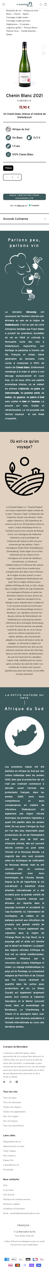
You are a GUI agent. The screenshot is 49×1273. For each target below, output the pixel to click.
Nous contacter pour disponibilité (24, 197)
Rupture (24, 187)
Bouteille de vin (13, 10)
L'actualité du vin (11, 1164)
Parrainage (8, 1169)
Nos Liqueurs (9, 1155)
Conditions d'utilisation (14, 1208)
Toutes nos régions (12, 1107)
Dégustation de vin (12, 1141)
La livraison (8, 1190)
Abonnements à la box (13, 1146)
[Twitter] (4, 1081)
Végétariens (12, 24)
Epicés (9, 34)
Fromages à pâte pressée (18, 20)
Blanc (8, 14)
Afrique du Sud (31, 10)
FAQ (5, 1185)
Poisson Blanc (30, 27)
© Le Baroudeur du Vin (24, 1232)
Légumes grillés (14, 27)
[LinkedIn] (17, 1081)
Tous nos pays (9, 1097)
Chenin (17, 14)
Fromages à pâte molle (17, 17)
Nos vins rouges (10, 1116)
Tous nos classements (13, 1125)
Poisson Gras (12, 31)
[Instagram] (10, 1081)
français (23, 1225)
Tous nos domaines (12, 1102)
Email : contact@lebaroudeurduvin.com (21, 1213)
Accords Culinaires (15, 218)
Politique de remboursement (16, 1199)
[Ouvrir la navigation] (3, 4)
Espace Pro (8, 1160)
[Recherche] (41, 4)
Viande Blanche (28, 31)
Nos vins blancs (10, 1121)
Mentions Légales (11, 1204)
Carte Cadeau (9, 1151)
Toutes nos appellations (14, 1111)
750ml (8, 168)
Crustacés (24, 24)
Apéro (26, 14)
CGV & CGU (9, 1194)
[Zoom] (43, 46)
